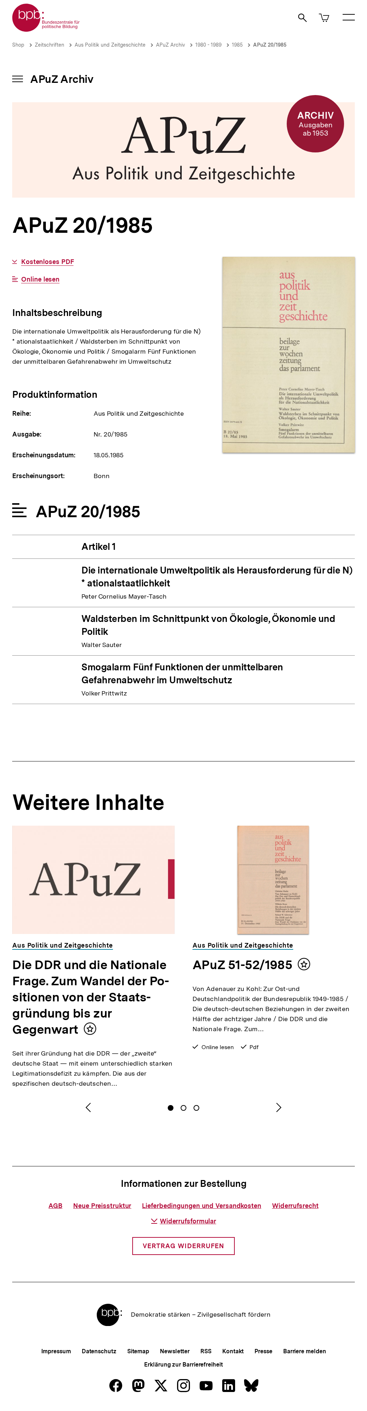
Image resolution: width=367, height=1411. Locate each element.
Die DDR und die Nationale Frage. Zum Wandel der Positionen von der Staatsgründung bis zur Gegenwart (90, 997)
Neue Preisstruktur (102, 1205)
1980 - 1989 (208, 45)
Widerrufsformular (188, 1221)
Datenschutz (99, 1351)
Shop (18, 45)
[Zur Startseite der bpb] (46, 29)
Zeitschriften (49, 45)
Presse (263, 1351)
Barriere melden (304, 1351)
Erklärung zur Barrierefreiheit (183, 1364)
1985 (237, 45)
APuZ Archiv (170, 45)
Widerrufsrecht (295, 1205)
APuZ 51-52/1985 (242, 964)
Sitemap (138, 1351)
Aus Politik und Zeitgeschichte (110, 45)
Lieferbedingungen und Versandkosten (201, 1205)
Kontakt (233, 1351)
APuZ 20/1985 (269, 45)
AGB (55, 1205)
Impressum (56, 1351)
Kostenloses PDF (47, 262)
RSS (205, 1351)
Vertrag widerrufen (183, 1246)
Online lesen (40, 279)
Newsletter (175, 1351)
